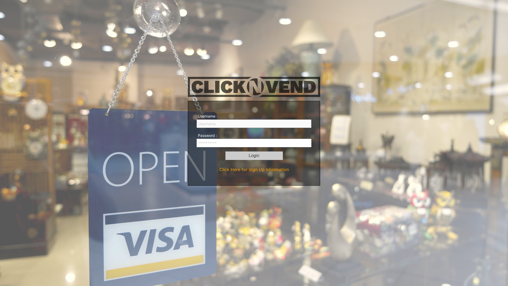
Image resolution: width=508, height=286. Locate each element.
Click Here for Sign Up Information (254, 169)
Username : (207, 116)
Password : (207, 135)
